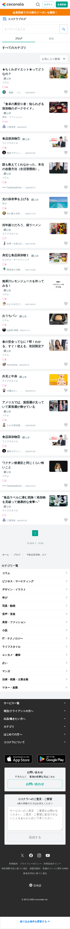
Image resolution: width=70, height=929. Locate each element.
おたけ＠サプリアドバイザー (14, 304)
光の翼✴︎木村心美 (14, 213)
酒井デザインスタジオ (14, 153)
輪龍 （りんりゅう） (14, 92)
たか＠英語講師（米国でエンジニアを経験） (14, 425)
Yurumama (12, 365)
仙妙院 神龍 (12, 330)
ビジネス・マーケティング (15, 259)
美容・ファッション (12, 117)
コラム (5, 82)
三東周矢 (11, 127)
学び (4, 203)
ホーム (5, 554)
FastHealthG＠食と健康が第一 (15, 187)
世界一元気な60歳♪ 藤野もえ (15, 243)
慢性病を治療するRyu (14, 269)
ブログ (17, 554)
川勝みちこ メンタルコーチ (14, 391)
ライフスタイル (10, 143)
